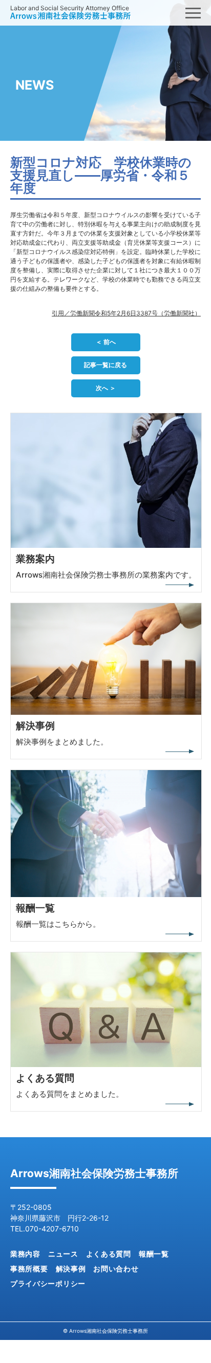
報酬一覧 (154, 1253)
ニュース (63, 1253)
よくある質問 (108, 1253)
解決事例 (71, 1268)
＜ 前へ (106, 342)
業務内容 (25, 1253)
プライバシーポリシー (48, 1283)
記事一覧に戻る (105, 365)
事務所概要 (29, 1268)
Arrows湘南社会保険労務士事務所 (94, 1173)
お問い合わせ (115, 1268)
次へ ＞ (106, 388)
